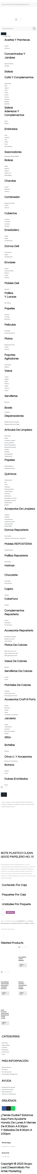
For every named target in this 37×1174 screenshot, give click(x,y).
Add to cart (10, 912)
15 (28, 921)
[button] (18, 1)
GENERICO (10, 804)
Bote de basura (5, 923)
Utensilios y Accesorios (11, 714)
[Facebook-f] (4, 1108)
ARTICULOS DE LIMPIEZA (18, 802)
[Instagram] (8, 1108)
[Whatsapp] (13, 1108)
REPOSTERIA (8, 526)
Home (3, 802)
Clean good (14, 923)
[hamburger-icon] (3, 33)
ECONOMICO (17, 804)
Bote (31, 921)
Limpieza (7, 412)
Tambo (32, 923)
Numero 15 (21, 923)
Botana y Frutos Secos (11, 761)
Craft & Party (8, 641)
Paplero (27, 923)
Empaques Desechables (11, 156)
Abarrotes (7, 36)
